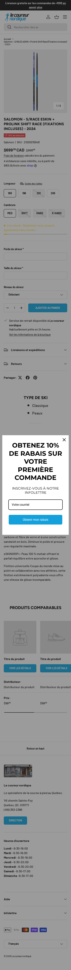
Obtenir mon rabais (35, 519)
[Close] (64, 439)
